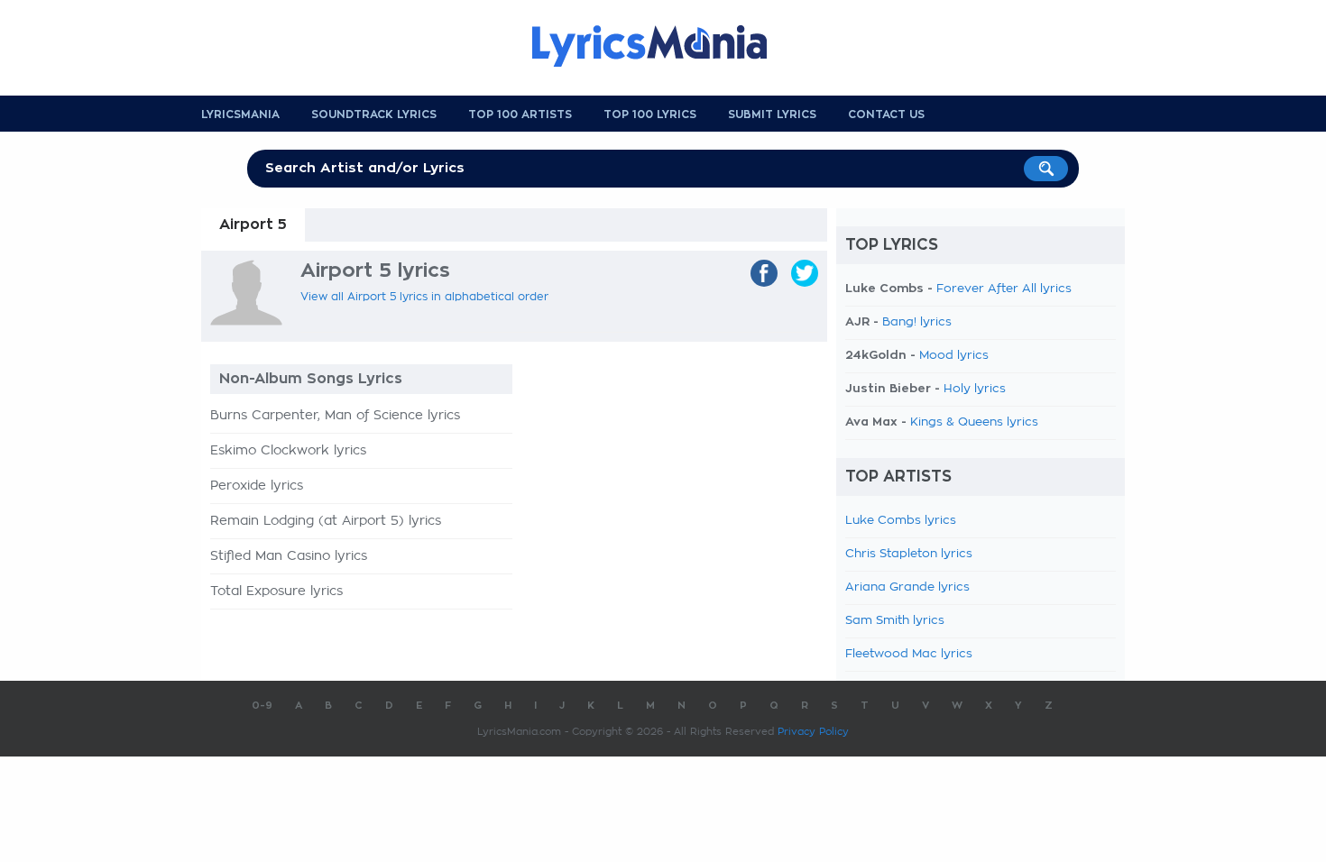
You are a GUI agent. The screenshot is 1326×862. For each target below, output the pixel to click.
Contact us (886, 114)
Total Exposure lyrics (276, 591)
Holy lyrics (975, 389)
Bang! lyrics (917, 322)
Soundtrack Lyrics (374, 114)
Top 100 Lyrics (649, 114)
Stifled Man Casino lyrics (288, 556)
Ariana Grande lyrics (907, 587)
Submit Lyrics (772, 114)
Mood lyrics (954, 356)
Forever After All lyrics (1004, 289)
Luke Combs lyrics (900, 521)
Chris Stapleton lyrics (908, 554)
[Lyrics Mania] (663, 46)
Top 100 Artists (520, 114)
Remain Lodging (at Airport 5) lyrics (325, 521)
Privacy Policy (813, 732)
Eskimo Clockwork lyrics (288, 451)
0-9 (262, 706)
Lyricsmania (240, 114)
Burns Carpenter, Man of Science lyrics (335, 415)
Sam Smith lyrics (894, 621)
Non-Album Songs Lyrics (310, 378)
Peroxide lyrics (256, 486)
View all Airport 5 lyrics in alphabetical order (424, 296)
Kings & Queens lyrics (974, 422)
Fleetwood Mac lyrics (908, 654)
